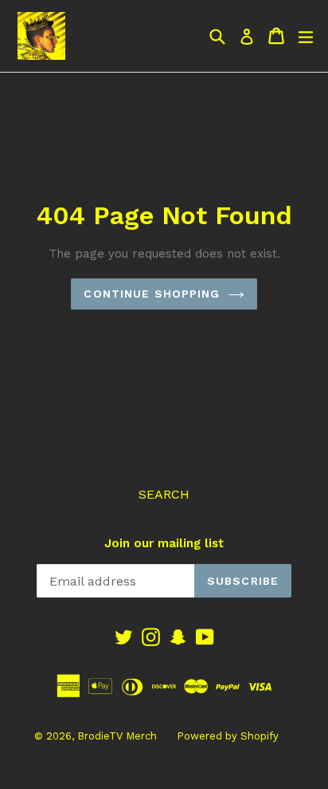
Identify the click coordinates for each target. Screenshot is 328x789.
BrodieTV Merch (117, 736)
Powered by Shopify (228, 736)
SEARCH (164, 494)
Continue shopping (152, 293)
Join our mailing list (164, 543)
